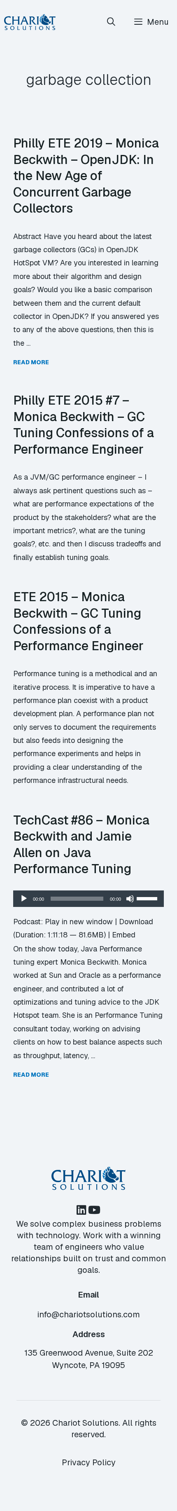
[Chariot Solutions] (30, 22)
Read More (31, 362)
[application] (88, 898)
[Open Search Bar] (111, 22)
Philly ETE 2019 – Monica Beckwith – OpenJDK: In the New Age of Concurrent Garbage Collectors (86, 175)
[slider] (148, 897)
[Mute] (130, 899)
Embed (123, 934)
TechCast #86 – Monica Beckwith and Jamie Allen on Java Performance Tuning (81, 844)
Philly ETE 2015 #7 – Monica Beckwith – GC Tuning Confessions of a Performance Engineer (83, 424)
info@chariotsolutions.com (88, 1314)
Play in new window (79, 921)
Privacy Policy (89, 1462)
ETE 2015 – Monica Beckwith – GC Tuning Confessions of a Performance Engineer (78, 621)
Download (136, 921)
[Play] (24, 899)
